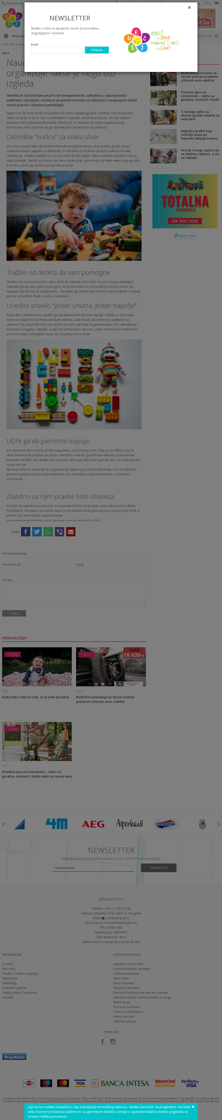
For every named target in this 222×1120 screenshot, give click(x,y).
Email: (35, 44)
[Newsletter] (152, 39)
